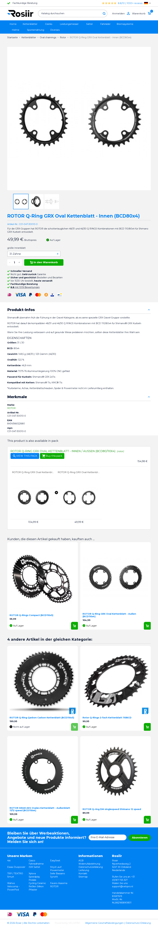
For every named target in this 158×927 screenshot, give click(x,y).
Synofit (54, 876)
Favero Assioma (58, 883)
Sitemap (83, 876)
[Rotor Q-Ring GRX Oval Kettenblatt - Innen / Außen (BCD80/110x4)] (33, 497)
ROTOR (11, 408)
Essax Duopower (16, 867)
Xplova (32, 873)
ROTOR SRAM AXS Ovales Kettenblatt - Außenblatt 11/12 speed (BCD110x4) (40, 809)
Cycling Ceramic (37, 883)
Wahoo (11, 883)
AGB (81, 860)
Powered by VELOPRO (67, 923)
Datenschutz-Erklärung (138, 923)
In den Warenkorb (46, 262)
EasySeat (55, 860)
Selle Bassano (57, 873)
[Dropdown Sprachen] (147, 3)
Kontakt (83, 873)
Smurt (10, 876)
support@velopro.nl (122, 886)
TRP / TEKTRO (15, 873)
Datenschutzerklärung (91, 867)
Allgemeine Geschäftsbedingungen (104, 923)
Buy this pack (52, 456)
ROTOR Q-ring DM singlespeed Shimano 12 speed (112, 809)
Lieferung (84, 870)
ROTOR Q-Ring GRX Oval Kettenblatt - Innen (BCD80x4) (79, 472)
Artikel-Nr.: (12, 224)
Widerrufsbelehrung (89, 863)
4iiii (8, 860)
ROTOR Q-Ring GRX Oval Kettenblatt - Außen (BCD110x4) (33, 472)
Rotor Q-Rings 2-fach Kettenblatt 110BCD (107, 717)
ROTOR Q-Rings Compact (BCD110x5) (31, 615)
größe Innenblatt (16, 248)
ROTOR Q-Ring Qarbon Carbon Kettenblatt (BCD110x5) (42, 717)
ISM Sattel (34, 867)
